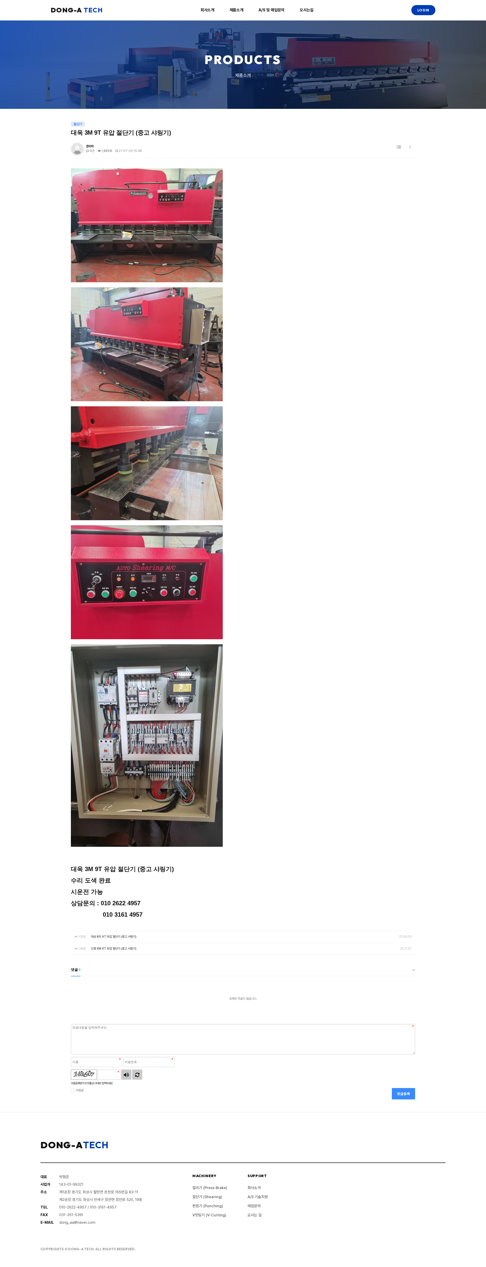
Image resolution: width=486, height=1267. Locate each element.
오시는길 (307, 10)
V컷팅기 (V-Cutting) (209, 1215)
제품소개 (237, 10)
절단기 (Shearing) (207, 1197)
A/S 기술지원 (258, 1197)
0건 (91, 151)
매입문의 (254, 1206)
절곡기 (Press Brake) (209, 1187)
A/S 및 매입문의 (271, 10)
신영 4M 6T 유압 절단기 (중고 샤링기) (113, 948)
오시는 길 (255, 1215)
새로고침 (137, 1075)
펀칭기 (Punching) (207, 1206)
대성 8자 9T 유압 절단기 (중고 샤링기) (113, 936)
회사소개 (207, 10)
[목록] (398, 147)
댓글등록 (403, 1094)
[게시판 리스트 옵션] (410, 147)
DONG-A (77, 10)
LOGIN (423, 10)
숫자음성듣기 (126, 1075)
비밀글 (80, 1090)
